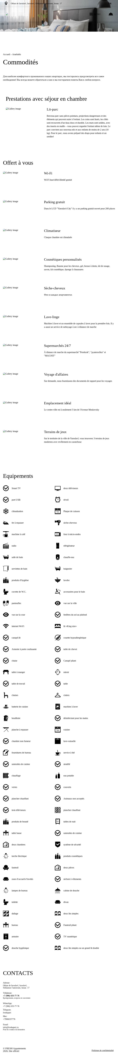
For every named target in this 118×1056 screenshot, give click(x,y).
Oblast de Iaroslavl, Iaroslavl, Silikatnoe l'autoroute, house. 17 (16, 986)
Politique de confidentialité (103, 1050)
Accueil (7, 54)
